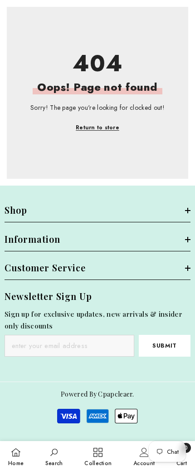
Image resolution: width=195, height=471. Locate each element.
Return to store (97, 127)
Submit (164, 345)
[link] (54, 456)
